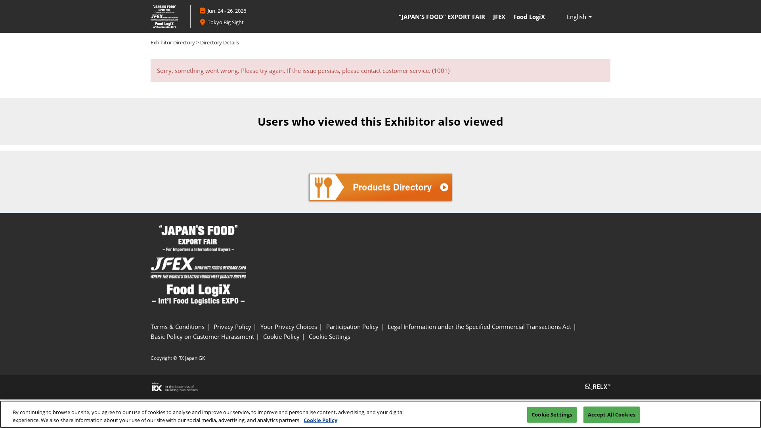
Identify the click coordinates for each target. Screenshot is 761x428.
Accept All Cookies (611, 414)
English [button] (577, 17)
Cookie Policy (320, 419)
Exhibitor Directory (173, 42)
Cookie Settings (552, 414)
